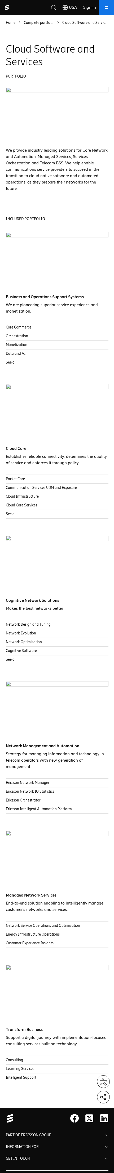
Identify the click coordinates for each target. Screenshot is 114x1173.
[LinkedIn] (104, 1118)
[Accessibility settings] (103, 1081)
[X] (89, 1118)
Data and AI (15, 353)
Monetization (16, 345)
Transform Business (24, 1029)
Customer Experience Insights (30, 943)
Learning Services (20, 1069)
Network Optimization (24, 642)
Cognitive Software (21, 651)
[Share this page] (103, 1097)
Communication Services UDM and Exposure (41, 487)
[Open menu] (106, 7)
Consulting (14, 1060)
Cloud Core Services (21, 505)
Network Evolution (21, 633)
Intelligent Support (21, 1077)
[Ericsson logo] (7, 7)
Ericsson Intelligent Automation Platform (39, 809)
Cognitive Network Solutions (32, 600)
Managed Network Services (31, 895)
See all (11, 362)
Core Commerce (18, 327)
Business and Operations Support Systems (45, 296)
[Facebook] (74, 1118)
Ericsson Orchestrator (23, 800)
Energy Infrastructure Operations (33, 934)
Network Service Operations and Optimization (43, 925)
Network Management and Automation (42, 745)
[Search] (53, 7)
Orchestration (17, 336)
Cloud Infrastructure (22, 496)
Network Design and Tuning (28, 624)
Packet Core (15, 479)
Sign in (89, 7)
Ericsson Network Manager (27, 782)
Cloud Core (16, 448)
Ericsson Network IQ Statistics (30, 791)
